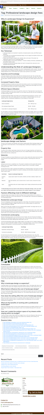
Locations (22, 8)
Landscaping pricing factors (34, 347)
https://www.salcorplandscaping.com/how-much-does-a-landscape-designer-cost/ (20, 326)
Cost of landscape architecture (21, 345)
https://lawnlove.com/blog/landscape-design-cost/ (13, 327)
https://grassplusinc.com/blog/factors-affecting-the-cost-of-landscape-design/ (19, 332)
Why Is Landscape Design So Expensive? (17, 19)
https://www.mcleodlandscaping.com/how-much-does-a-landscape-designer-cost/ (20, 339)
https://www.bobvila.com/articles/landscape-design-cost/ (15, 323)
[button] (1, 6)
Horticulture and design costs (34, 345)
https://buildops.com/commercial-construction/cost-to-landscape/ (16, 342)
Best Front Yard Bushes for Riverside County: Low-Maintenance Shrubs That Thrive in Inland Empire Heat (19, 361)
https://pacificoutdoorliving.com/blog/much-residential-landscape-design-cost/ (19, 328)
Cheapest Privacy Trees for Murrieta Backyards (9, 364)
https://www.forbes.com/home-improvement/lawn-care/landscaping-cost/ (18, 324)
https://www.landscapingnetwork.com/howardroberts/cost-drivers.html (17, 333)
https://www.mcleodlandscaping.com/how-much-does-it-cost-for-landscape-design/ (20, 337)
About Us (33, 8)
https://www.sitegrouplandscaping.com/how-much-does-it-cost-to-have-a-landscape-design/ (22, 335)
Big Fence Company (26, 413)
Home (10, 8)
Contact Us (39, 8)
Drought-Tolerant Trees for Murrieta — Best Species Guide (11, 367)
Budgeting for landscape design (7, 345)
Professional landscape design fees (8, 349)
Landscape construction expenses (21, 347)
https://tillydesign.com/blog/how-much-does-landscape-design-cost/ (17, 322)
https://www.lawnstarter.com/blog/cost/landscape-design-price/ (16, 336)
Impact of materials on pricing (7, 347)
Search (2, 353)
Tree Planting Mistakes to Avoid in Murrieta (8, 366)
